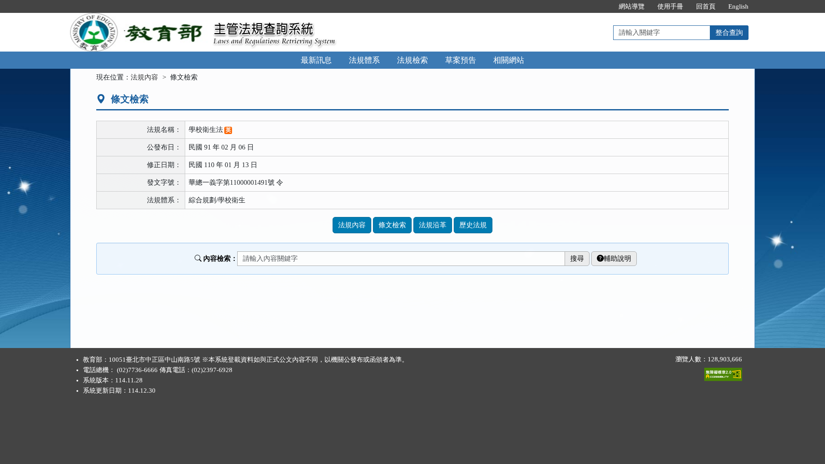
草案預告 (460, 60)
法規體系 (364, 60)
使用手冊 (670, 6)
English (738, 6)
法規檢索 (412, 60)
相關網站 (508, 60)
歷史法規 (473, 225)
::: (603, 6)
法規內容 (144, 77)
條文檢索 (392, 225)
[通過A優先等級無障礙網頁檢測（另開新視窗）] (723, 372)
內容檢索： (220, 258)
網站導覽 (632, 6)
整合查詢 (729, 32)
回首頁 (705, 6)
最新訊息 (316, 60)
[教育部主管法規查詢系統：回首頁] (139, 17)
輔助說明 (617, 258)
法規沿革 (432, 225)
